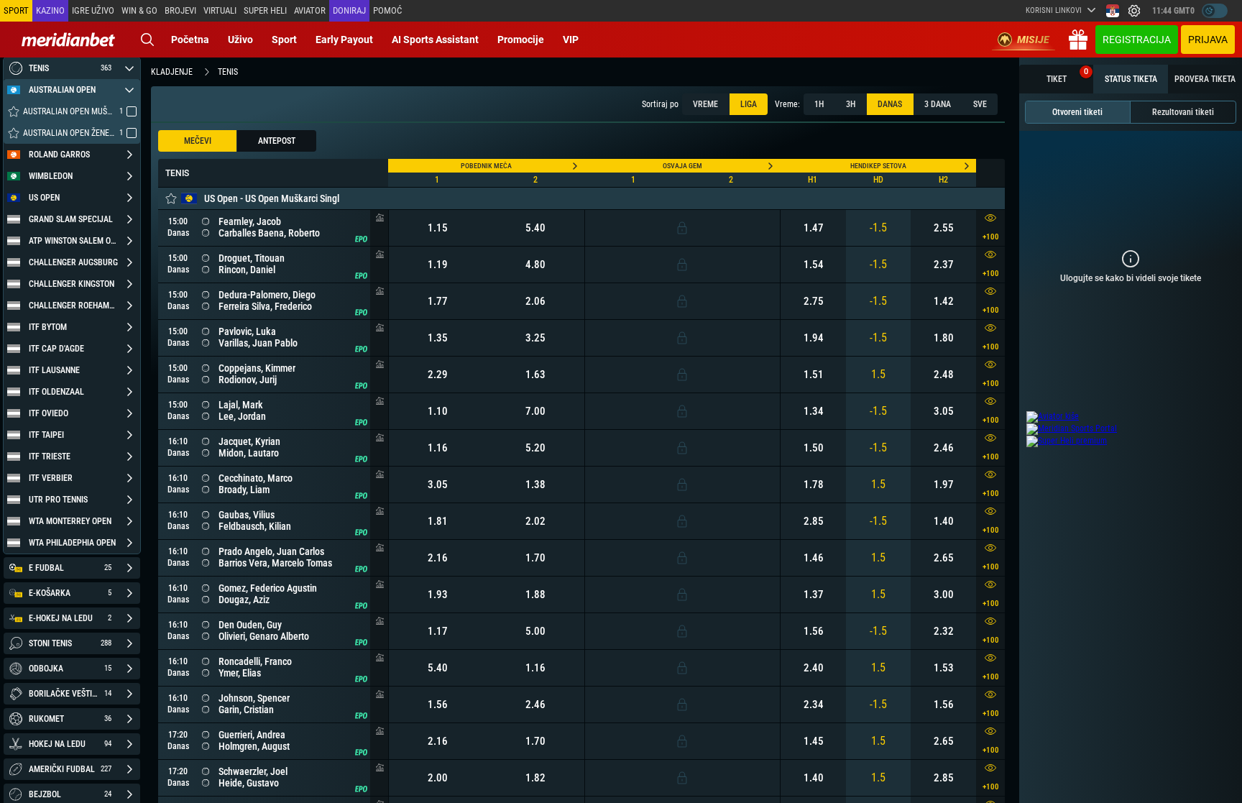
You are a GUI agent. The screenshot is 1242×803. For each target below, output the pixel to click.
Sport (284, 39)
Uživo (240, 39)
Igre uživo (93, 10)
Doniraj (349, 10)
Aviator (310, 10)
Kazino (50, 10)
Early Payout (344, 39)
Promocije (520, 39)
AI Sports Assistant (435, 39)
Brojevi (180, 10)
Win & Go (139, 10)
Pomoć (387, 10)
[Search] (147, 39)
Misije (1033, 39)
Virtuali (219, 10)
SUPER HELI (265, 10)
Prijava (1208, 39)
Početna (190, 39)
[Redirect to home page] (68, 40)
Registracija (1137, 39)
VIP (571, 39)
